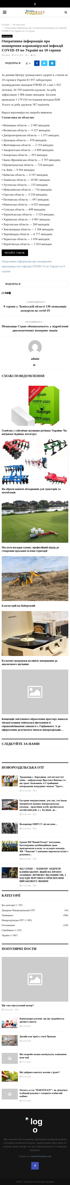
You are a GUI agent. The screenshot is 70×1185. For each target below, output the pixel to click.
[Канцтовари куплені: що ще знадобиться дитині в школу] (10, 1022)
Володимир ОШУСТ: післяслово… (39, 824)
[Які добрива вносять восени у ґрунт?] (10, 1076)
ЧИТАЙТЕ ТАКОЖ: (14, 252)
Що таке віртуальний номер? (18, 1005)
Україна (6, 935)
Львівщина (7, 915)
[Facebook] (35, 1166)
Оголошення (8, 925)
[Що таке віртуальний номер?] (35, 979)
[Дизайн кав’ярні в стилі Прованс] (10, 1040)
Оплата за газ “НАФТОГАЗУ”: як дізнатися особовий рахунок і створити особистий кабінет (43, 1093)
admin (7, 55)
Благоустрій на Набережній (18, 605)
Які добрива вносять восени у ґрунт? (40, 1072)
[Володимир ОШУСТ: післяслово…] (10, 828)
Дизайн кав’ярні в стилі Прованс (38, 1036)
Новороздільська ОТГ (13, 920)
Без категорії (7, 36)
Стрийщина (8, 930)
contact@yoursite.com (40, 1156)
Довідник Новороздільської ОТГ (18, 910)
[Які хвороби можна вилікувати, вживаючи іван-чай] (10, 1058)
